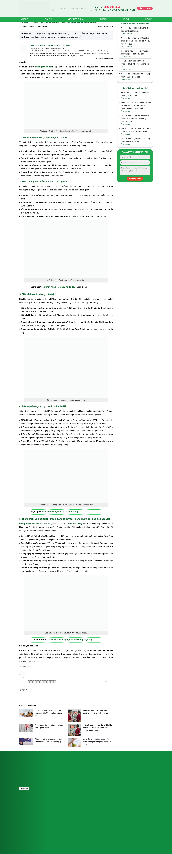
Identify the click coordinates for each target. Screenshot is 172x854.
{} (50, 682)
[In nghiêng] (31, 681)
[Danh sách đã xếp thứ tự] (38, 681)
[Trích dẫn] (43, 681)
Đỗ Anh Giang (75, 523)
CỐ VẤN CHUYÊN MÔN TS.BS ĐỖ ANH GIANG (50, 46)
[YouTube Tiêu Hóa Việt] (125, 786)
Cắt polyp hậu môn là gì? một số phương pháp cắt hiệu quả (135, 53)
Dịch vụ (48, 19)
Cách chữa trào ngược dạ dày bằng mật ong (70, 639)
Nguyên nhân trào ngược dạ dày (59, 287)
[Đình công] (36, 681)
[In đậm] (29, 681)
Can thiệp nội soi (72, 809)
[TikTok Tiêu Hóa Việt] (119, 786)
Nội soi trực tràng (28, 817)
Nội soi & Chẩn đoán (74, 805)
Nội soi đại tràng (27, 813)
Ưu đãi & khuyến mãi (120, 805)
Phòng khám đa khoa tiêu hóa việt (35, 523)
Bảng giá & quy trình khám (76, 817)
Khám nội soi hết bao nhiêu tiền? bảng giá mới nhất (135, 95)
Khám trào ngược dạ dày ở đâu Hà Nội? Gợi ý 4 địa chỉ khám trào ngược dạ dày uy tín (97, 727)
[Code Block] (45, 681)
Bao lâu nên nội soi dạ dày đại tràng (60, 511)
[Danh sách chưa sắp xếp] (40, 681)
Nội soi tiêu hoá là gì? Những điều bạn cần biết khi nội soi (135, 30)
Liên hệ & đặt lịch (118, 813)
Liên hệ (148, 19)
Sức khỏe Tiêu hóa (76, 19)
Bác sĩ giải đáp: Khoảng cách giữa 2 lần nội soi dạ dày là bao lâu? (136, 131)
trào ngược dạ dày (43, 67)
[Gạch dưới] (33, 681)
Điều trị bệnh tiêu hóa (74, 813)
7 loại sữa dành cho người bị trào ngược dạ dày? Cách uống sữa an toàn (48, 713)
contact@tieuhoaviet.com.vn (70, 768)
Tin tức (103, 19)
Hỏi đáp (126, 19)
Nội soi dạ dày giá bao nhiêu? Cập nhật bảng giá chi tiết (135, 76)
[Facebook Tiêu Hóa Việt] (113, 786)
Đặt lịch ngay (145, 8)
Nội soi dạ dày (26, 805)
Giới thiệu (24, 19)
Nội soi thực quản (28, 809)
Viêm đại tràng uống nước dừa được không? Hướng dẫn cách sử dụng (97, 741)
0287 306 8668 (65, 764)
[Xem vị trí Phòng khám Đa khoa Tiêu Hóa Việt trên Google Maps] (132, 769)
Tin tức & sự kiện (118, 809)
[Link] (47, 681)
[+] (54, 682)
